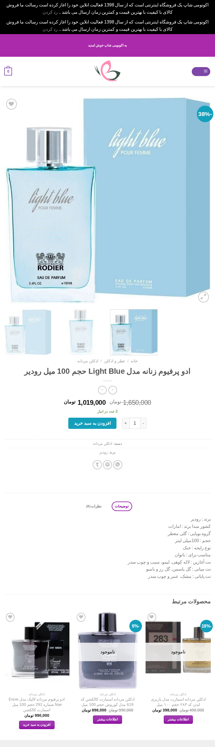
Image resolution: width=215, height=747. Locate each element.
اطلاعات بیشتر (178, 719)
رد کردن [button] (50, 12)
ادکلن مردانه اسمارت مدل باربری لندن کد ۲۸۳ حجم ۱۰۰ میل (178, 702)
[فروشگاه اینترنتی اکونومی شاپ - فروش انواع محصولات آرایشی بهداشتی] (107, 71)
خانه (134, 361)
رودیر (103, 452)
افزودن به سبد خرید (92, 423)
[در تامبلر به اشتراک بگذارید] (97, 464)
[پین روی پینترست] (107, 464)
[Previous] (200, 200)
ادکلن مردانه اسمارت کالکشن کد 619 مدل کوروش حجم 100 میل (108, 702)
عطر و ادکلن (114, 361)
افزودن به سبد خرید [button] (36, 724)
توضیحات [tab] (122, 506)
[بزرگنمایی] (203, 297)
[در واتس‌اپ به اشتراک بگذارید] (117, 464)
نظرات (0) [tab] (94, 506)
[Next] (11, 200)
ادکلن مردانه (87, 361)
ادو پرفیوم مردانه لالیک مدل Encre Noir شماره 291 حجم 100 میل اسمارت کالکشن (37, 704)
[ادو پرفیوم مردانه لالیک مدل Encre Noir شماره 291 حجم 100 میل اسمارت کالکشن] (36, 650)
